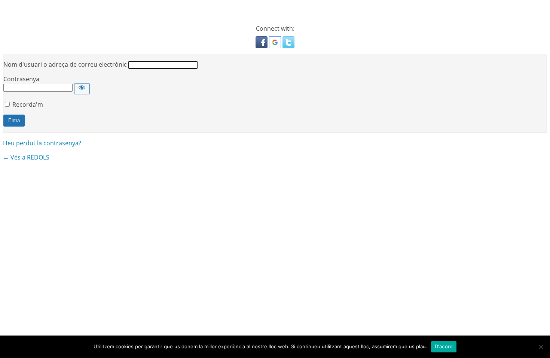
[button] (262, 46)
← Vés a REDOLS (26, 157)
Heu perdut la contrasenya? (42, 143)
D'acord (444, 346)
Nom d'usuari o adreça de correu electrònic (65, 64)
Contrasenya (21, 79)
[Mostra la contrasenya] (82, 88)
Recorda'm (27, 104)
